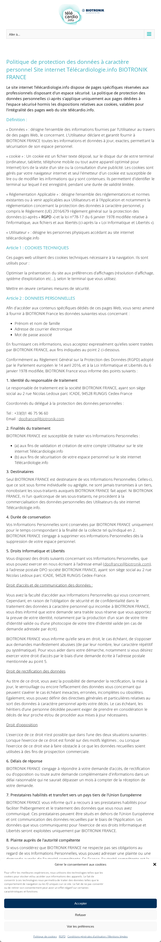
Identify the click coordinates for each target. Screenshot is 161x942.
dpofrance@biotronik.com (41, 418)
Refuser (80, 915)
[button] (155, 864)
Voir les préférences (80, 926)
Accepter (80, 903)
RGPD (62, 936)
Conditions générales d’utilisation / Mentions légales (98, 936)
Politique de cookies (45, 936)
